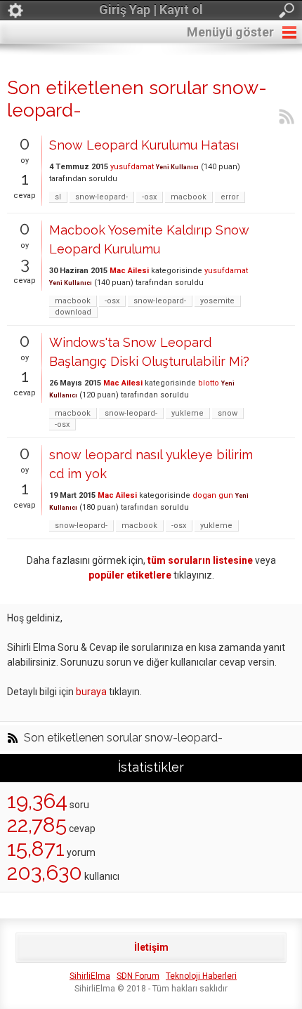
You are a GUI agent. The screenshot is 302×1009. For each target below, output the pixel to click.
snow (227, 413)
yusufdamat (132, 166)
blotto (208, 383)
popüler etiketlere (129, 575)
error (230, 197)
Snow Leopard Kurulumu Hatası (144, 145)
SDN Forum (138, 976)
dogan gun (212, 495)
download (73, 312)
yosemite (217, 300)
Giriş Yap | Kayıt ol (151, 9)
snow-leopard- (101, 197)
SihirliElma (90, 976)
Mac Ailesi (129, 270)
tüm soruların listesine (200, 560)
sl (58, 197)
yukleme (187, 413)
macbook (188, 197)
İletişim (151, 947)
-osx (149, 197)
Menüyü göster (230, 32)
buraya (91, 691)
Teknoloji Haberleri (201, 976)
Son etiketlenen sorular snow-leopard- (123, 738)
